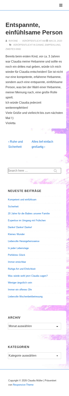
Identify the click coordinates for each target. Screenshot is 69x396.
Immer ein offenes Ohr (20, 289)
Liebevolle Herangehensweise (23, 241)
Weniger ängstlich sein (20, 282)
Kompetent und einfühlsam (22, 199)
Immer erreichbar (17, 262)
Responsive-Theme (23, 384)
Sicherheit (13, 206)
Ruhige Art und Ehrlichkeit (22, 268)
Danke (40, 45)
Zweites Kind (13, 49)
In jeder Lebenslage (18, 248)
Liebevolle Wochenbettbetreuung (25, 296)
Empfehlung (52, 45)
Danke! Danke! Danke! (20, 227)
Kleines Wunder (16, 234)
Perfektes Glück (16, 255)
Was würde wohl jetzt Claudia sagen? (28, 275)
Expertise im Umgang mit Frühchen (27, 220)
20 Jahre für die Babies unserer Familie (29, 213)
